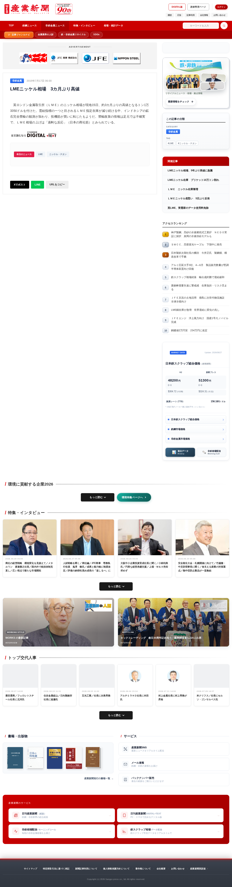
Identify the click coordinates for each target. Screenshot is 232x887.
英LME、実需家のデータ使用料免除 (188, 207)
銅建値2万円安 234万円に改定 (189, 330)
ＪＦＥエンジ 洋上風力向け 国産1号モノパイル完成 (199, 320)
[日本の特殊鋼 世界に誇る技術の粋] (35, 758)
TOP (11, 25)
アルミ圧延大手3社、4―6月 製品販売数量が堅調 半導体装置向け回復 (200, 267)
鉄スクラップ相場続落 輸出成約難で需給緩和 (197, 277)
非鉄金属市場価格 (180, 438)
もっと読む (96, 497)
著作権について (143, 868)
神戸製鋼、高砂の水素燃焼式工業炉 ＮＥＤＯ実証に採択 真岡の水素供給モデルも (199, 234)
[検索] (224, 25)
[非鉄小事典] (54, 758)
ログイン (221, 7)
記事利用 (191, 15)
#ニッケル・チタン (187, 143)
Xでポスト (20, 184)
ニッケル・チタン (58, 154)
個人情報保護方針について (116, 868)
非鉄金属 (173, 131)
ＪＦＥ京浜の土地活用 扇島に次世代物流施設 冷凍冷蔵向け (199, 299)
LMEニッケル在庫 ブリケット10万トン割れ (193, 179)
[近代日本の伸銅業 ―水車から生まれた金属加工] (74, 758)
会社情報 (204, 15)
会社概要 (161, 868)
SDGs (96, 34)
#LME (171, 143)
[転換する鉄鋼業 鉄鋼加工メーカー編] (94, 758)
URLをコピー (57, 184)
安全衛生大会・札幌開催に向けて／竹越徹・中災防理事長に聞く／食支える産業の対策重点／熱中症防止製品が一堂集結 (202, 567)
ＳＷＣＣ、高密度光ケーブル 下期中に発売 (196, 244)
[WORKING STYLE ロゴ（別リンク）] (98, 605)
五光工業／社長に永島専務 (96, 695)
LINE (37, 184)
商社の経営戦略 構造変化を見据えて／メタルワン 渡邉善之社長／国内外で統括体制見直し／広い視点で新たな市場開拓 (29, 567)
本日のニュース (24, 154)
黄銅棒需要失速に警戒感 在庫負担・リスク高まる (199, 287)
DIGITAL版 (177, 7)
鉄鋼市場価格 (178, 429)
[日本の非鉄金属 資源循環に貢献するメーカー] (15, 758)
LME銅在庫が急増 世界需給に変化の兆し (195, 309)
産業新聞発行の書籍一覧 (97, 778)
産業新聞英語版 (198, 868)
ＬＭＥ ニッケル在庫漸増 (183, 189)
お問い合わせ (219, 15)
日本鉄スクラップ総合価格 (185, 419)
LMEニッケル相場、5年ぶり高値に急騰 (190, 170)
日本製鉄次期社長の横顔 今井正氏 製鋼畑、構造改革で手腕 (199, 254)
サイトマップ (30, 868)
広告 (179, 15)
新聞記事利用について (86, 868)
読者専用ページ (198, 7)
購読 (170, 15)
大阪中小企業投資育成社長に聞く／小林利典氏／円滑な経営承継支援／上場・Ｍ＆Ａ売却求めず (144, 567)
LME (40, 154)
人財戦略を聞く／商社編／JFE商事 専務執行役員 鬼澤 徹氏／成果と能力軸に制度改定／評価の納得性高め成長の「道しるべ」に (87, 567)
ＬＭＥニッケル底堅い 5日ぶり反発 (189, 198)
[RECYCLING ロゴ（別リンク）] (213, 605)
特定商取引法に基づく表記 (56, 868)
